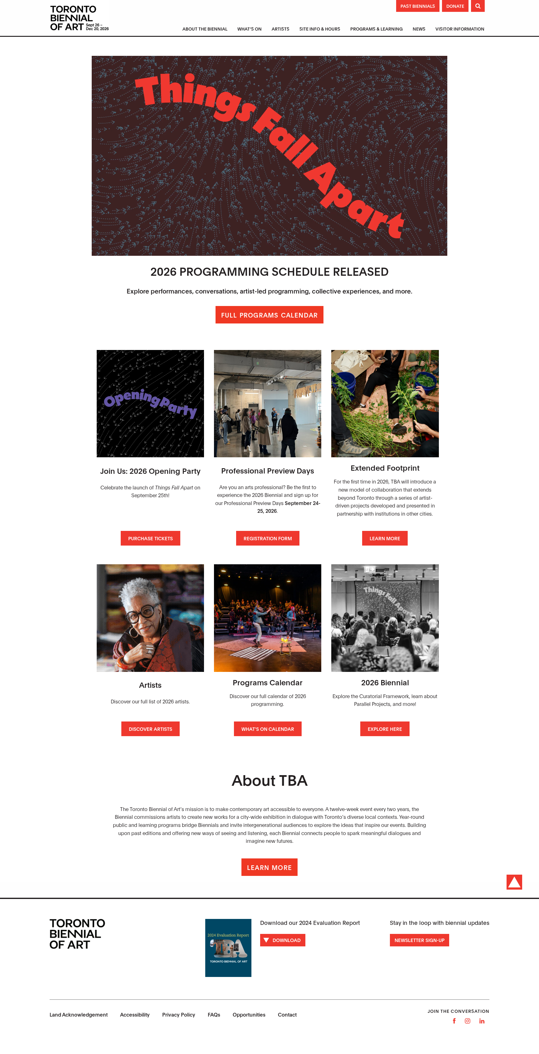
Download (287, 940)
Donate (455, 6)
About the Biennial (204, 29)
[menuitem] (204, 29)
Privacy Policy (178, 1014)
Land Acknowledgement (79, 1014)
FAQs (214, 1014)
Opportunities (249, 1014)
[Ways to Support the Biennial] (150, 403)
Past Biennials (418, 6)
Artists (280, 29)
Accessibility (135, 1014)
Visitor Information (459, 29)
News (419, 29)
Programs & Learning (376, 29)
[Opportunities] (267, 403)
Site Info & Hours (319, 29)
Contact (287, 1014)
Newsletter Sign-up (419, 940)
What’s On (249, 29)
